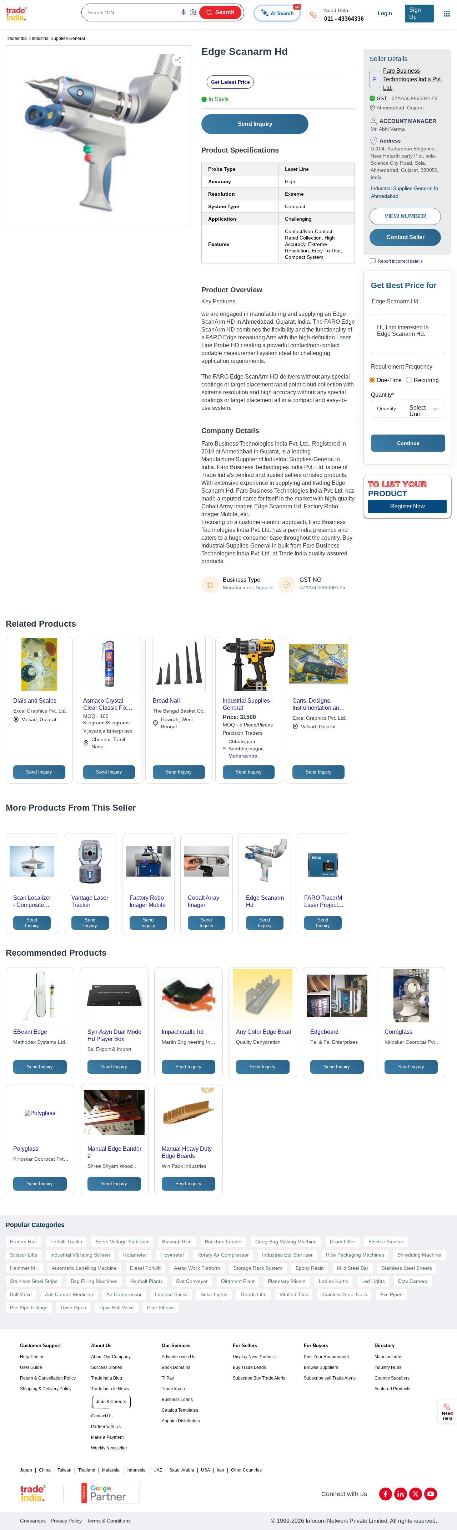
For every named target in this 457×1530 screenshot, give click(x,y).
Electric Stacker (385, 1241)
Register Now (407, 506)
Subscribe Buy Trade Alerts (259, 1378)
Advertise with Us (178, 1356)
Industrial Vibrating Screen (80, 1255)
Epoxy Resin (310, 1268)
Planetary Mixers (287, 1281)
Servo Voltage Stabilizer (122, 1241)
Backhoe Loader (223, 1241)
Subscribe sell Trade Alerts (330, 1378)
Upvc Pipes (73, 1307)
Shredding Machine (419, 1255)
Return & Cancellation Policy (48, 1378)
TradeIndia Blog (106, 1378)
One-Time (389, 380)
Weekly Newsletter (109, 1448)
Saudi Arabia (181, 1470)
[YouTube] (430, 1494)
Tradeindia (16, 38)
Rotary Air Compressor (223, 1255)
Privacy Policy (66, 1521)
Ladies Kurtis (333, 1281)
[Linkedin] (400, 1494)
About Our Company (111, 1356)
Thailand (86, 1470)
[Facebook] (385, 1494)
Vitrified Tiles (294, 1294)
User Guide (31, 1367)
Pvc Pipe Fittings (28, 1307)
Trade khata (173, 1388)
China (45, 1470)
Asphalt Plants (147, 1281)
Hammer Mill (24, 1268)
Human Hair (23, 1241)
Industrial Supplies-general (58, 38)
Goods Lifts (253, 1294)
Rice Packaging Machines (355, 1255)
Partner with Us (106, 1426)
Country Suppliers (392, 1378)
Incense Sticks (171, 1294)
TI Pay (168, 1378)
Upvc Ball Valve (116, 1307)
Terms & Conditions (109, 1521)
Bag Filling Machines (94, 1281)
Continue (408, 443)
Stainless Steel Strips (33, 1281)
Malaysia (111, 1470)
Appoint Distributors (181, 1420)
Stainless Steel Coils (344, 1294)
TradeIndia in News (110, 1388)
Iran (220, 1470)
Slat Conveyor (192, 1281)
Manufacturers (388, 1356)
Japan (26, 1470)
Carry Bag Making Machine (286, 1241)
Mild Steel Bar (352, 1268)
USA (205, 1470)
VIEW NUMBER (405, 216)
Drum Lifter (342, 1241)
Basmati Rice (177, 1241)
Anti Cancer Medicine (69, 1294)
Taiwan (64, 1470)
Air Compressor (124, 1294)
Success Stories (106, 1367)
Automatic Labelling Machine (84, 1268)
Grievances (33, 1521)
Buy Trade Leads (249, 1367)
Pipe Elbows (161, 1307)
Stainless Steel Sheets (407, 1268)
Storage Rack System (257, 1268)
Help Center (32, 1356)
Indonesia (136, 1470)
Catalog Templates (180, 1410)
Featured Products (392, 1388)
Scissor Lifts (23, 1255)
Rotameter (135, 1255)
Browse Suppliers (321, 1367)
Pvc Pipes (391, 1294)
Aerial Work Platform (197, 1268)
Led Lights (373, 1281)
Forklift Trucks (66, 1241)
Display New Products (254, 1356)
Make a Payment (107, 1437)
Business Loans (177, 1399)
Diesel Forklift (145, 1268)
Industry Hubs (388, 1367)
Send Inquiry (255, 124)
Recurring (426, 380)
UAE (158, 1470)
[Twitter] (415, 1494)
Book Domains (176, 1367)
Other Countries (246, 1470)
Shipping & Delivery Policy (45, 1388)
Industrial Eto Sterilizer (287, 1255)
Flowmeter (172, 1255)
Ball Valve (21, 1294)
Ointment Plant (238, 1281)
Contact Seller (405, 237)
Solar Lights (214, 1294)
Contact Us (101, 1415)
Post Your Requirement (326, 1356)
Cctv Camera (413, 1281)
